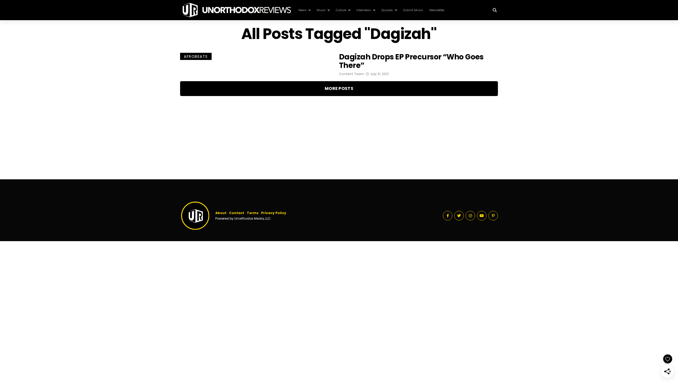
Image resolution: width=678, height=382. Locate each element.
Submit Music (413, 10)
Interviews (363, 10)
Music (321, 10)
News (302, 10)
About (220, 213)
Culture (341, 10)
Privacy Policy (273, 213)
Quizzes (387, 10)
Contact (236, 213)
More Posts (339, 88)
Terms (252, 213)
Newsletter (436, 10)
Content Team (351, 74)
